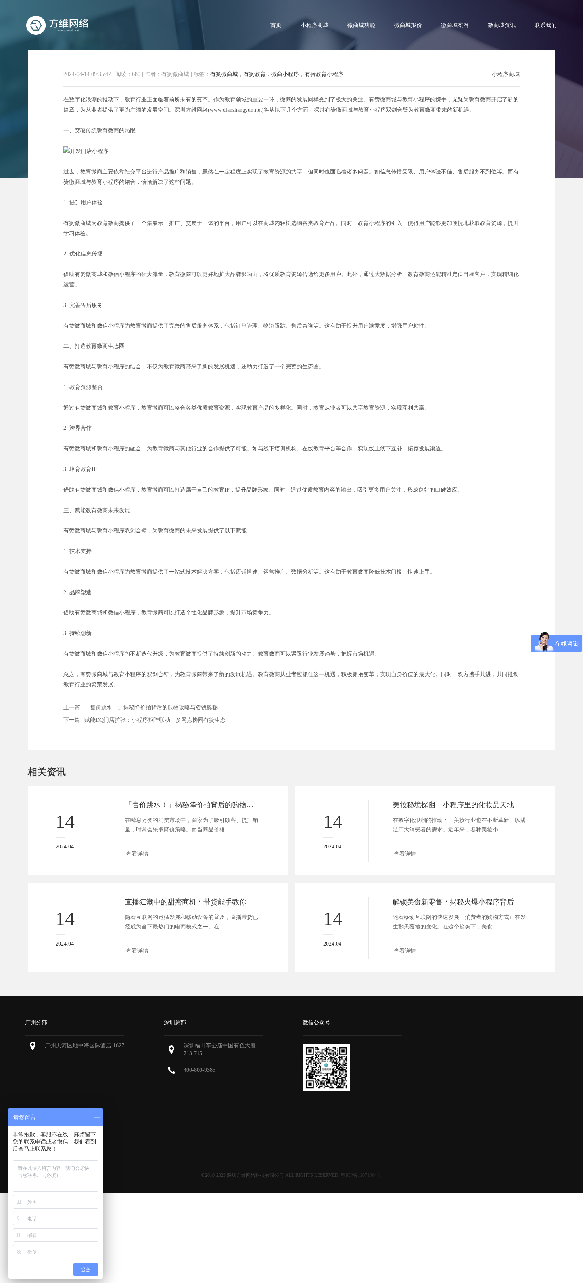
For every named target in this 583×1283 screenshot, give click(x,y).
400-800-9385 (199, 1070)
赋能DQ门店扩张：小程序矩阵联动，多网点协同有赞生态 (155, 720)
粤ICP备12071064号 (361, 1175)
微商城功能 (361, 25)
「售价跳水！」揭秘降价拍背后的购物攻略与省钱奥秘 (151, 708)
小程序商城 (314, 25)
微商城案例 (455, 25)
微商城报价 (408, 25)
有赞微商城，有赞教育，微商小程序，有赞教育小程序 (276, 74)
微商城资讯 (502, 25)
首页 (276, 25)
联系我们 (546, 25)
